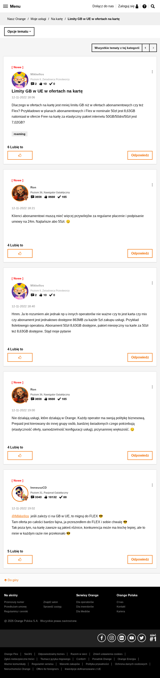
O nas (120, 602)
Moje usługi (38, 19)
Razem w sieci (79, 654)
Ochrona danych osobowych (131, 664)
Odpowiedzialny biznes (51, 654)
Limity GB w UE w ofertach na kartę (47, 91)
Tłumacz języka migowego (55, 659)
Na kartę (57, 19)
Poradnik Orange (102, 659)
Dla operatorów (85, 602)
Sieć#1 (28, 654)
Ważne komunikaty (15, 664)
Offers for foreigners (47, 669)
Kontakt (121, 606)
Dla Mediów (83, 611)
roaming (19, 134)
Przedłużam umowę (15, 606)
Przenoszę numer (14, 602)
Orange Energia (127, 659)
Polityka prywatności (97, 664)
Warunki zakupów (70, 664)
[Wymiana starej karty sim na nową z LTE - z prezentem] (153, 48)
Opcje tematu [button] (18, 31)
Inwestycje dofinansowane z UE (83, 669)
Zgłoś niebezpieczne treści (19, 659)
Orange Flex (11, 654)
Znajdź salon (50, 602)
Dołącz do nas (103, 6)
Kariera (121, 611)
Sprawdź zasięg (52, 606)
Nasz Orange (16, 19)
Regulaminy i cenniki (16, 611)
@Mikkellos (20, 516)
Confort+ (81, 659)
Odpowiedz (140, 155)
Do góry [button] (13, 580)
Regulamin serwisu (43, 664)
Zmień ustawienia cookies (107, 654)
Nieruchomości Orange (17, 669)
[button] (152, 71)
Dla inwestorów (85, 606)
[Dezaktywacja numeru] (146, 48)
